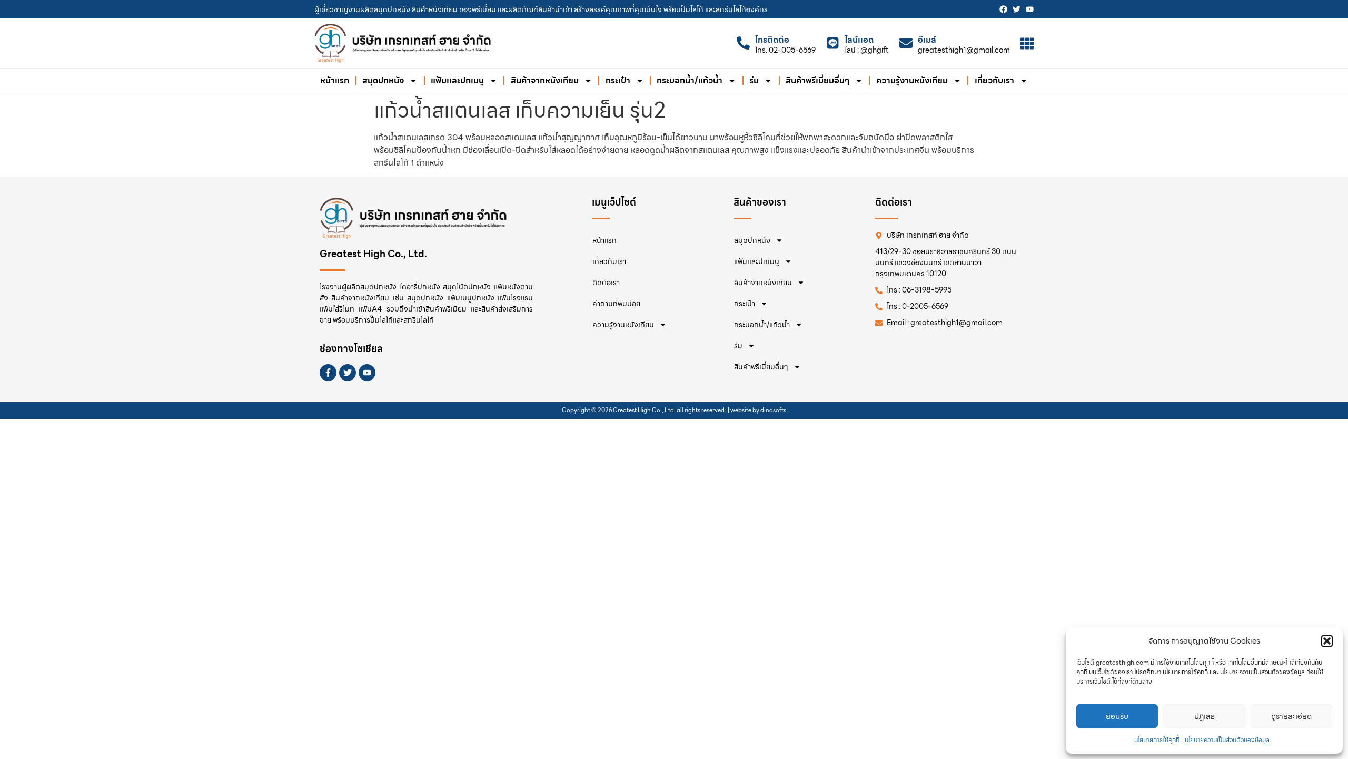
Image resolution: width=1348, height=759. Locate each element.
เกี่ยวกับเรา (994, 80)
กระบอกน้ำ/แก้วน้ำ (689, 80)
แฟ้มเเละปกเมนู (457, 80)
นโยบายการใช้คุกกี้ (1157, 740)
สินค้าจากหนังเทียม (545, 80)
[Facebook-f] (328, 372)
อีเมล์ (927, 39)
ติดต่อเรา (606, 282)
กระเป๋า (618, 80)
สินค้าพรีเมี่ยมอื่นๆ (817, 80)
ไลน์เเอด (859, 39)
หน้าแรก (334, 80)
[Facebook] (1003, 9)
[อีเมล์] (906, 43)
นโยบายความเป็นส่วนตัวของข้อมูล (1227, 740)
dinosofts (773, 410)
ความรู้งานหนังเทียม (912, 80)
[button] (1327, 641)
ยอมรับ (1117, 716)
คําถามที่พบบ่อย (616, 303)
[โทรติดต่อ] (743, 43)
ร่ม (754, 80)
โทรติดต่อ (772, 39)
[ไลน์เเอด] (832, 43)
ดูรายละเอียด (1291, 716)
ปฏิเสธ (1204, 716)
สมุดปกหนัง (383, 80)
